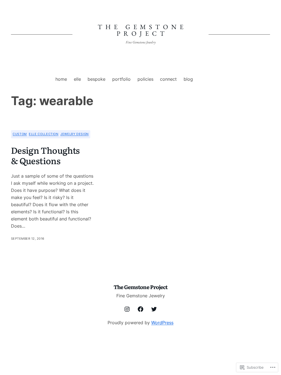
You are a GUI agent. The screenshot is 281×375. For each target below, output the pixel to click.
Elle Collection (43, 134)
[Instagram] (127, 309)
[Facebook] (140, 309)
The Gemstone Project (142, 30)
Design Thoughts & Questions (45, 155)
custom (20, 134)
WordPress (162, 322)
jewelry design (74, 134)
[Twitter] (154, 309)
